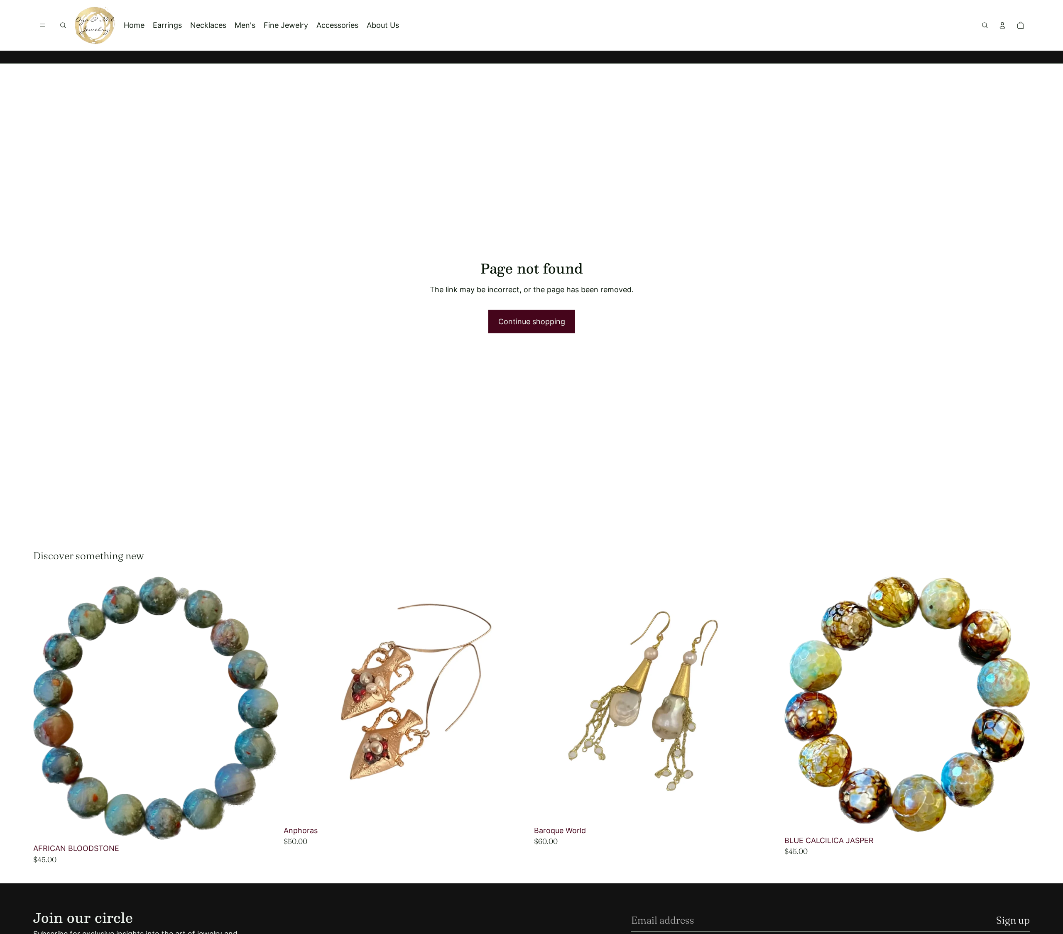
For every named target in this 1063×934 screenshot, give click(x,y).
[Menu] (42, 25)
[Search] (63, 25)
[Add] (265, 827)
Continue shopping (531, 321)
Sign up (1013, 920)
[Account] (1002, 25)
